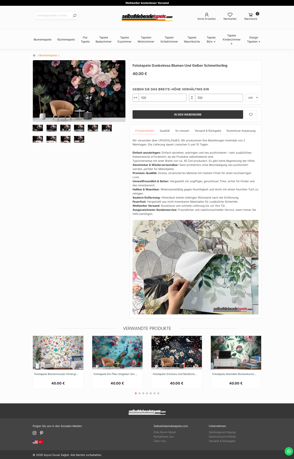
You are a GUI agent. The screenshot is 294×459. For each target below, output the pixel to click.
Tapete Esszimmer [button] (125, 39)
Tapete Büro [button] (211, 39)
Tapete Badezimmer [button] (104, 39)
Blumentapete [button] (42, 39)
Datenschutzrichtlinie (222, 436)
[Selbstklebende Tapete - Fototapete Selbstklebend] (147, 18)
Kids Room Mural (165, 432)
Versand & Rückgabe (222, 441)
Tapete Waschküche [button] (192, 39)
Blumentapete (48, 55)
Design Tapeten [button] (252, 39)
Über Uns (160, 441)
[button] (257, 359)
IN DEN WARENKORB (187, 114)
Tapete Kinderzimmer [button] (232, 37)
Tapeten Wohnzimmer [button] (146, 39)
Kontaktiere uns (164, 436)
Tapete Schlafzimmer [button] (169, 39)
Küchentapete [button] (66, 39)
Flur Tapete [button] (85, 39)
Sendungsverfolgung (222, 432)
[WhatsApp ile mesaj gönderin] (289, 451)
